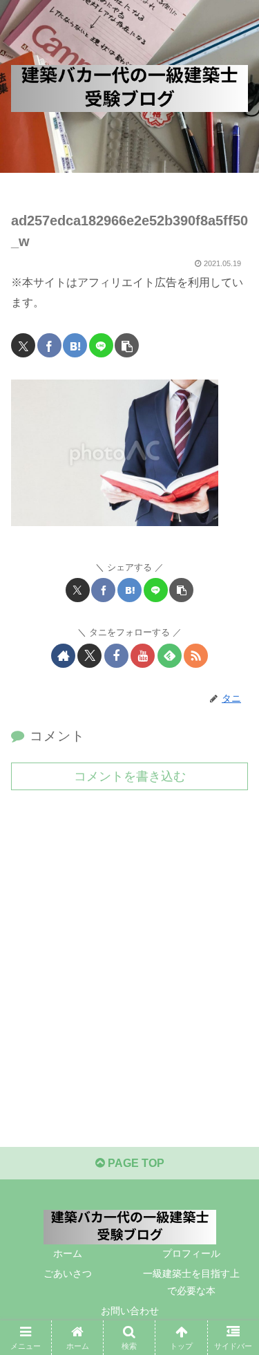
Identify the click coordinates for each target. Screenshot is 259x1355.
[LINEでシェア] (101, 345)
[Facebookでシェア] (49, 345)
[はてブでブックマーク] (75, 345)
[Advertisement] (129, 942)
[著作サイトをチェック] (63, 656)
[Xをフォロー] (89, 656)
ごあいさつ (68, 1273)
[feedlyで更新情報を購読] (169, 656)
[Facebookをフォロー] (116, 656)
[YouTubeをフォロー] (143, 656)
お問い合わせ (130, 1310)
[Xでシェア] (23, 345)
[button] (127, 345)
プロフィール (191, 1253)
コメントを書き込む (130, 776)
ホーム (67, 1253)
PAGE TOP (134, 1163)
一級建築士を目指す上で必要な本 (191, 1282)
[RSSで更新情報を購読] (196, 656)
